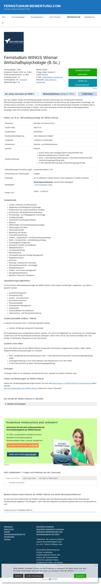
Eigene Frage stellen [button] (29, 478)
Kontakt (7, 532)
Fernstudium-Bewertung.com (32, 6)
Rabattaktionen (89, 17)
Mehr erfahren (79, 571)
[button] (2, 23)
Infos (3, 17)
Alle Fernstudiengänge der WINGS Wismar (20, 388)
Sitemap (7, 539)
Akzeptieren (80, 576)
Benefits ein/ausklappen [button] (16, 404)
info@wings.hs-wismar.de (52, 77)
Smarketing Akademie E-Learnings (50, 529)
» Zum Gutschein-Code (43, 185)
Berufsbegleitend (37, 17)
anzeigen (23, 80)
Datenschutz (9, 529)
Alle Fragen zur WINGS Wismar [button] (48, 478)
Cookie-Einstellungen (34, 576)
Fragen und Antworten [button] (13, 478)
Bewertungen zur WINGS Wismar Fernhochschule (71, 383)
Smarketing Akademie (45, 527)
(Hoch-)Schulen (55, 17)
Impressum (8, 527)
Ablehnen (18, 576)
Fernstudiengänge (18, 17)
